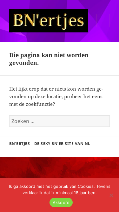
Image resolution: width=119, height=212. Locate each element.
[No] (111, 195)
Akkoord (61, 202)
